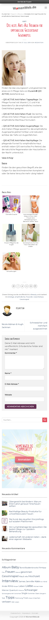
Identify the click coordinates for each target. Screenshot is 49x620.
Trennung (19, 598)
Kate (37, 581)
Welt (13, 602)
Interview (10, 581)
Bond (22, 567)
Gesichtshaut (39, 297)
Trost (25, 598)
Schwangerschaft (8, 593)
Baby (15, 567)
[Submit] (44, 420)
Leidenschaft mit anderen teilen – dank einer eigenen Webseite (27, 538)
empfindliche (20, 297)
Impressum (26, 613)
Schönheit (17, 593)
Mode (41, 586)
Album (6, 567)
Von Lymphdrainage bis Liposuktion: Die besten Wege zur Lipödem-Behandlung (28, 529)
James (22, 581)
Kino (10, 586)
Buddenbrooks (31, 568)
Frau (3, 572)
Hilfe (26, 576)
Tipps (10, 597)
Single (24, 593)
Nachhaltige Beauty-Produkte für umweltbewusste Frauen (25, 512)
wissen (17, 602)
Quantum (13, 590)
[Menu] (45, 7)
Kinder (5, 586)
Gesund (17, 572)
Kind (45, 581)
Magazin (13, 14)
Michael (36, 586)
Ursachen (36, 598)
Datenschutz (16, 613)
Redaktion (39, 42)
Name (8, 373)
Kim (41, 581)
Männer (5, 590)
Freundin (29, 297)
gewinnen (26, 572)
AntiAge (11, 297)
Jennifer (30, 581)
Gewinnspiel (24, 299)
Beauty (20, 14)
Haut (21, 576)
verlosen (6, 601)
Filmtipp (42, 568)
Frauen (10, 571)
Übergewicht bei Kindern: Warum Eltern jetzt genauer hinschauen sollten (25, 504)
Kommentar (11, 353)
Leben (22, 586)
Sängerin (43, 593)
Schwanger (31, 590)
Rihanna (21, 590)
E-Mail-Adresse (12, 384)
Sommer (31, 593)
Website (8, 395)
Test (3, 598)
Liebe (29, 586)
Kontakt (35, 613)
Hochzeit (34, 576)
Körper (16, 586)
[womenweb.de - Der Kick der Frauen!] (25, 7)
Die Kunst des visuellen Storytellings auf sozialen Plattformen (26, 520)
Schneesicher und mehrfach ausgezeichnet (38, 326)
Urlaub (30, 598)
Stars (37, 593)
